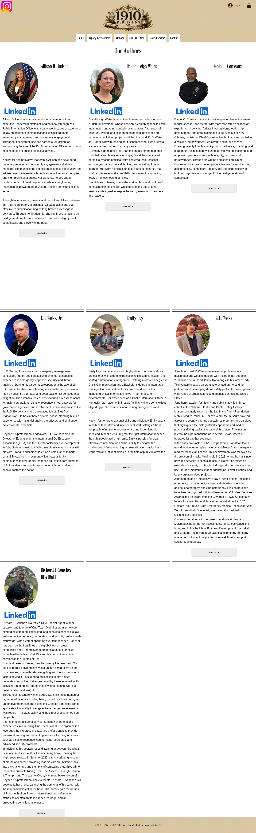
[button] (120, 38)
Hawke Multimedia (152, 825)
